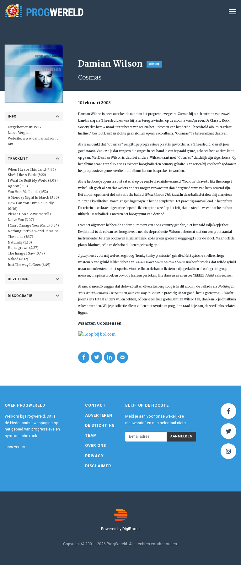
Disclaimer (98, 466)
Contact (95, 405)
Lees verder (15, 447)
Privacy (94, 456)
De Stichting (100, 425)
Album (154, 64)
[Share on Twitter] (96, 357)
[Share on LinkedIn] (109, 357)
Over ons (95, 445)
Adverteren (98, 415)
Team (91, 435)
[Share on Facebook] (83, 357)
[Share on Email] (122, 357)
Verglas (24, 133)
